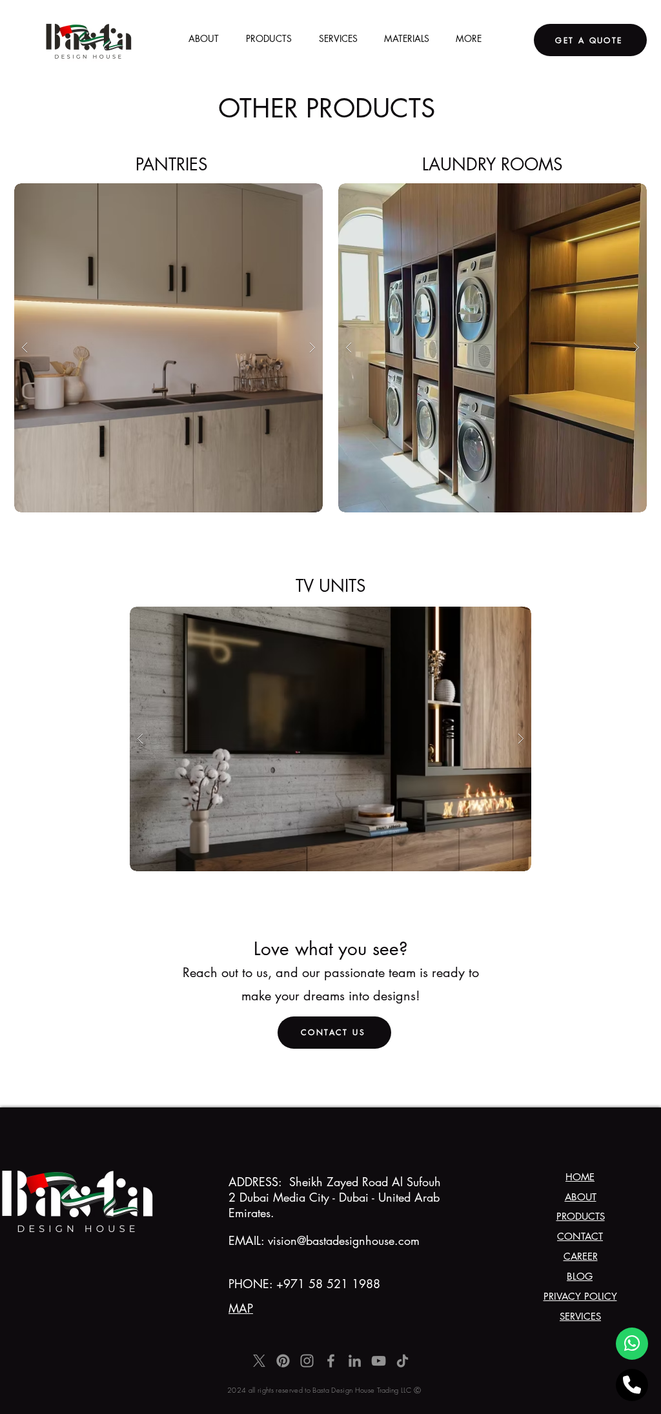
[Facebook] (331, 1360)
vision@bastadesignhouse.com (344, 1240)
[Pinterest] (283, 1360)
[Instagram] (307, 1360)
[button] (168, 347)
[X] (259, 1360)
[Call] (632, 1385)
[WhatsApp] (632, 1344)
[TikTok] (402, 1360)
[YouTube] (378, 1360)
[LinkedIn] (354, 1360)
